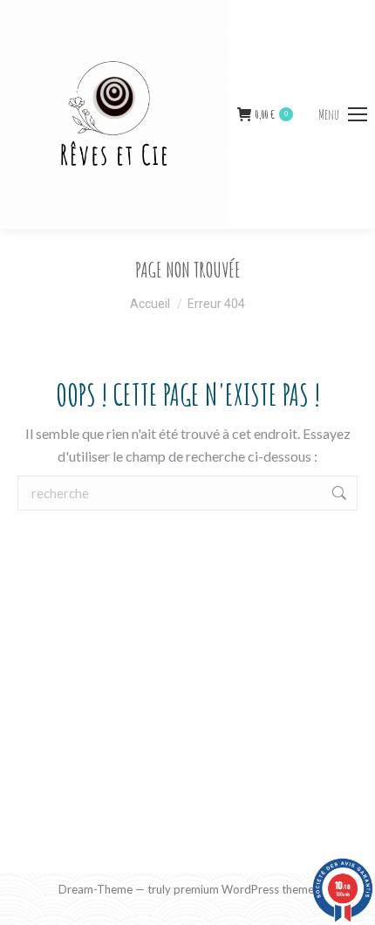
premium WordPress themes (246, 889)
